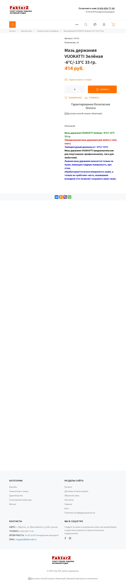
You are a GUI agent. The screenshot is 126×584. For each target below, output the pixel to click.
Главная (68, 504)
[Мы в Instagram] (70, 538)
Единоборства (16, 495)
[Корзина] (113, 24)
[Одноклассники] (61, 197)
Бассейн (13, 487)
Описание (70, 126)
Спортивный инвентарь (20, 500)
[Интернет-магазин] (20, 10)
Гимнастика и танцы (18, 491)
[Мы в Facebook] (65, 538)
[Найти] (86, 24)
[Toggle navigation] (76, 24)
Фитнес (12, 504)
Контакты (69, 500)
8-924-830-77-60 (105, 8)
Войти (104, 24)
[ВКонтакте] (56, 197)
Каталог (68, 487)
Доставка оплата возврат (76, 491)
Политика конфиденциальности (80, 512)
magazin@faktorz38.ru (26, 539)
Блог (67, 508)
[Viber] (65, 197)
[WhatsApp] (69, 197)
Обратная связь (72, 495)
